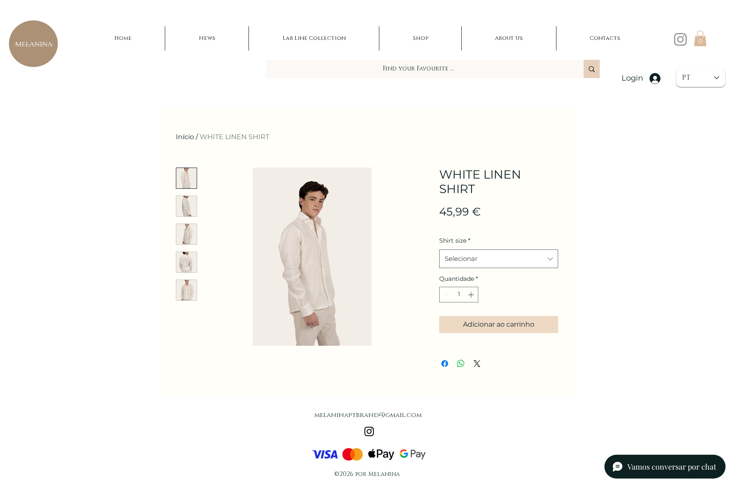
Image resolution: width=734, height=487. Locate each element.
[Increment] (471, 294)
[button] (700, 38)
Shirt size (454, 240)
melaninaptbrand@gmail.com (368, 415)
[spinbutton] (458, 294)
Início (185, 137)
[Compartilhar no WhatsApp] (461, 363)
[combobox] (498, 258)
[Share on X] (477, 363)
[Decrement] (445, 294)
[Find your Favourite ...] (592, 69)
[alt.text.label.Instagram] (680, 39)
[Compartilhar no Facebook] (445, 363)
